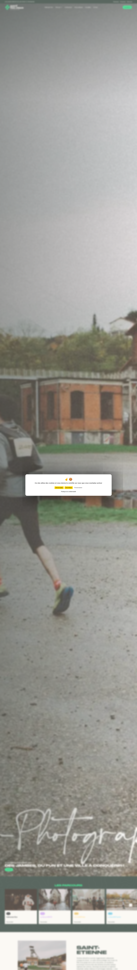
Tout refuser (68, 487)
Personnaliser (78, 487)
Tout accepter (59, 487)
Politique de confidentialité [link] (68, 491)
